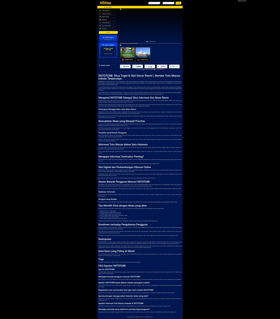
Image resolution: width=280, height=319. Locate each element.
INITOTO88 (100, 81)
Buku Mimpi (105, 16)
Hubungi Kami (105, 22)
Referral (104, 19)
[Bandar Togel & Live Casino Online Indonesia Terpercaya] (120, 44)
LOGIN (178, 3)
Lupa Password (106, 25)
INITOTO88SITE (141, 317)
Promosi (104, 28)
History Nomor (106, 13)
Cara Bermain (105, 10)
